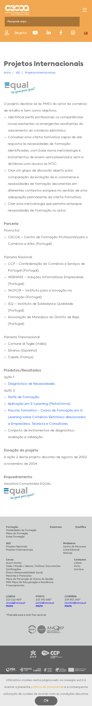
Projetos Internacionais (40, 73)
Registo (21, 33)
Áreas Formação (15, 536)
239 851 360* (72, 599)
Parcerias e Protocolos (19, 575)
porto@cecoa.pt (45, 602)
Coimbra (78, 569)
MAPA (9, 606)
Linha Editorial (71, 549)
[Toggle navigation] (85, 10)
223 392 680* (44, 599)
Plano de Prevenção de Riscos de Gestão (29, 578)
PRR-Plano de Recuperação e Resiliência (29, 582)
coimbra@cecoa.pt (75, 602)
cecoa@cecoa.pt (15, 602)
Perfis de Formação (23, 397)
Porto (77, 566)
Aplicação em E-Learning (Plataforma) (39, 403)
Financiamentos (15, 585)
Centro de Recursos (74, 546)
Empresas (56, 526)
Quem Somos (14, 562)
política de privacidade (47, 687)
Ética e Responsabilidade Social (24, 572)
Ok (46, 701)
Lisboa (78, 562)
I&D (18, 73)
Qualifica (80, 526)
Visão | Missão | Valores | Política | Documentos (33, 566)
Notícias (67, 552)
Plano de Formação (17, 533)
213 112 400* (14, 599)
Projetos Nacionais (16, 546)
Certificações (13, 569)
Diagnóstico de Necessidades (31, 383)
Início (7, 73)
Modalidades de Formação (21, 530)
